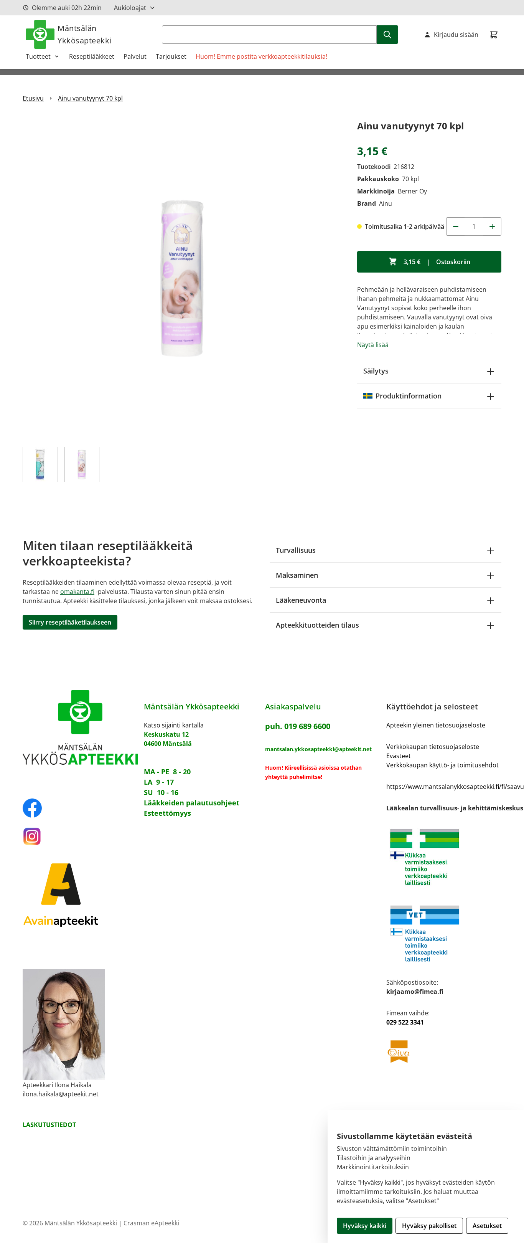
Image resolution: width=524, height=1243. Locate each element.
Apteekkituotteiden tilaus (317, 625)
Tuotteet (38, 56)
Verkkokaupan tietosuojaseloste (432, 746)
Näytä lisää (373, 345)
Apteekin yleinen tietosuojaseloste (435, 725)
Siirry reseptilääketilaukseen (70, 622)
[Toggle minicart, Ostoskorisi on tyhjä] (494, 34)
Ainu (385, 203)
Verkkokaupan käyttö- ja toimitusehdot (442, 765)
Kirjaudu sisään (456, 34)
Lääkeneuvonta (301, 600)
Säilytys (376, 370)
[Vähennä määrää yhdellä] (455, 226)
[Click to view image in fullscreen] (182, 278)
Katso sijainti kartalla (174, 725)
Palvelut (135, 56)
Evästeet (398, 756)
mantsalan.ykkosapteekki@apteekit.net (318, 749)
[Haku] (387, 34)
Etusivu (33, 98)
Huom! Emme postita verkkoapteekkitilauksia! (261, 56)
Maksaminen (297, 575)
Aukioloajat (130, 7)
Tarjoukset (171, 56)
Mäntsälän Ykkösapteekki (85, 34)
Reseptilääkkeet (91, 56)
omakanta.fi (77, 591)
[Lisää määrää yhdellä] (492, 226)
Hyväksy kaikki (364, 1226)
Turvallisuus (296, 550)
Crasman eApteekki (151, 1223)
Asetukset (487, 1226)
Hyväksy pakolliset (429, 1226)
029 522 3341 (405, 1022)
